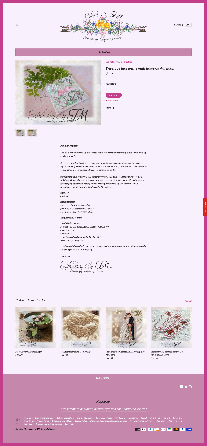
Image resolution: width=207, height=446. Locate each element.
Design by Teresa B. (114, 61)
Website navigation (65, 417)
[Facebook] (181, 386)
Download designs (85, 417)
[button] (112, 100)
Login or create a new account (49, 424)
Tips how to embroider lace (141, 420)
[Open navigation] (17, 25)
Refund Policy (81, 420)
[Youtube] (186, 386)
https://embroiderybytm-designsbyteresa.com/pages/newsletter (104, 409)
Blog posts (160, 420)
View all (188, 300)
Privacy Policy (43, 420)
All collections (103, 52)
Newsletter (133, 417)
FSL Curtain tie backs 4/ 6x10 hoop (76, 351)
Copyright (69, 424)
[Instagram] (190, 386)
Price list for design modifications (38, 417)
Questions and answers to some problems (108, 420)
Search (144, 417)
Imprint (166, 417)
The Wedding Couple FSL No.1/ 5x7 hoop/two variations (125, 353)
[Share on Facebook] (114, 107)
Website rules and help (62, 420)
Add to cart (114, 95)
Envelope (128, 61)
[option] (20, 132)
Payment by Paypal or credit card (110, 417)
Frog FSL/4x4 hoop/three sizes (28, 351)
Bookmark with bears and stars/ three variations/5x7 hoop (167, 353)
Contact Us (155, 417)
